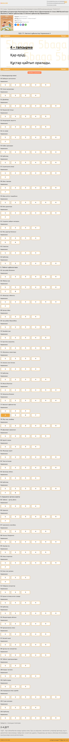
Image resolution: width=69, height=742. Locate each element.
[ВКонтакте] (15, 25)
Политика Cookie (51, 5)
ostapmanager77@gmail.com (59, 740)
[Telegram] (20, 25)
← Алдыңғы (5, 36)
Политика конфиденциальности (56, 3)
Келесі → (64, 36)
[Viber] (23, 25)
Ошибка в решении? (34, 72)
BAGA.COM (4, 3)
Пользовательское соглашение (56, 1)
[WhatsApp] (26, 25)
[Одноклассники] (18, 25)
